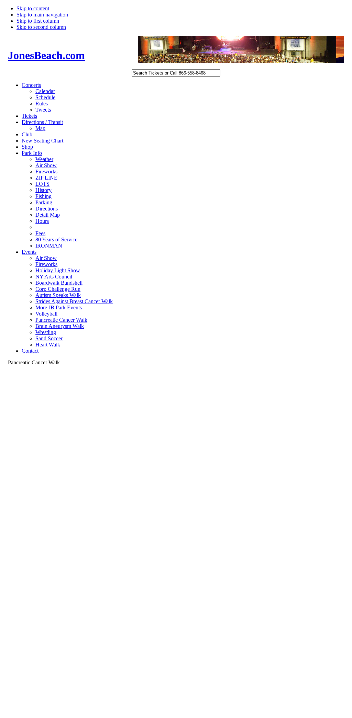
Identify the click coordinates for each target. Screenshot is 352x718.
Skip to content (32, 8)
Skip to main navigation (42, 15)
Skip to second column (41, 27)
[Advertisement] (35, 520)
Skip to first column (37, 21)
